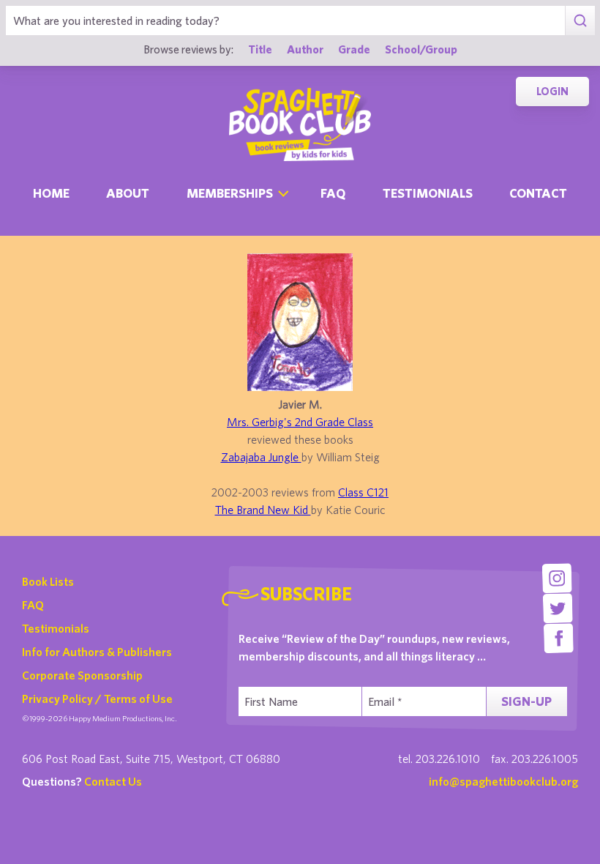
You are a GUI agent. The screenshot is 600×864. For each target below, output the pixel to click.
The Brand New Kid (263, 509)
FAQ (33, 604)
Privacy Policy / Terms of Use (97, 698)
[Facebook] (559, 638)
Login (552, 91)
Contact (538, 193)
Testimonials (428, 193)
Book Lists (48, 581)
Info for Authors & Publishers (97, 651)
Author (305, 49)
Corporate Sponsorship (82, 675)
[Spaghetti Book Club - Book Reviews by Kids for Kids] (300, 124)
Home (51, 193)
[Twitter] (558, 608)
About (127, 193)
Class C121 (363, 492)
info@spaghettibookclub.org (503, 781)
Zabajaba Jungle (261, 456)
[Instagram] (557, 578)
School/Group (421, 49)
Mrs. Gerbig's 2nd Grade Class (300, 421)
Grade (354, 49)
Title (260, 49)
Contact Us (113, 781)
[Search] (580, 20)
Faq (332, 193)
